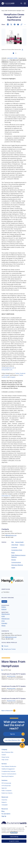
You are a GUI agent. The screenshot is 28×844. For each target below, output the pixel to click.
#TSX (3, 621)
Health (13, 567)
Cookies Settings (14, 836)
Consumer (14, 547)
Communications (16, 562)
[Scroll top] (22, 745)
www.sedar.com (6, 495)
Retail (13, 552)
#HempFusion (5, 618)
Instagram (6, 375)
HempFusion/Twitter (10, 649)
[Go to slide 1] (13, 53)
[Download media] (22, 50)
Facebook (22, 373)
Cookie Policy (13, 832)
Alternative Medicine (17, 565)
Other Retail (14, 545)
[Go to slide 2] (15, 53)
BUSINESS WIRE (12, 58)
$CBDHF (4, 609)
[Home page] (8, 3)
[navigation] (24, 3)
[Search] (21, 3)
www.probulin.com (7, 369)
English (4, 601)
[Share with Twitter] (11, 24)
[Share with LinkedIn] (8, 24)
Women (13, 560)
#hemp (3, 625)
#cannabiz (4, 623)
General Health (19, 542)
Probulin (6, 646)
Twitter (17, 373)
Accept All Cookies (14, 841)
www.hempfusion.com (8, 368)
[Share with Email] (18, 24)
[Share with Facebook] (14, 24)
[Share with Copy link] (21, 24)
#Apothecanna (6, 614)
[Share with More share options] (25, 24)
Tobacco (22, 545)
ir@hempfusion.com (10, 535)
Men (12, 542)
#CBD (3, 616)
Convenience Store (16, 550)
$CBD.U (4, 607)
